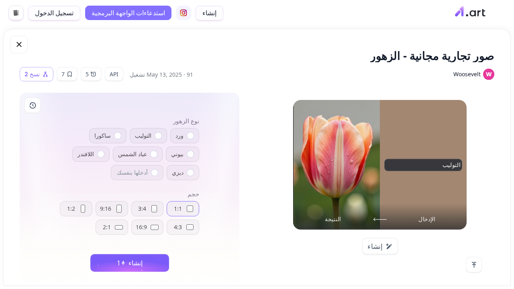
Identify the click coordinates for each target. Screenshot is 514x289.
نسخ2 (32, 74)
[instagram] (183, 13)
